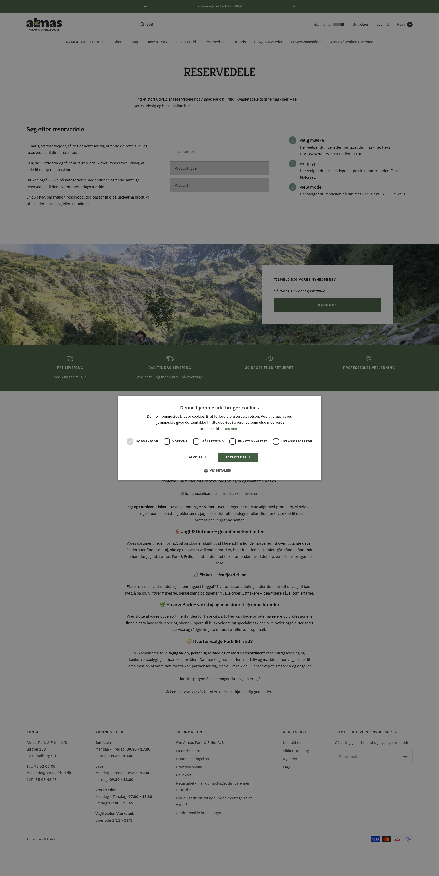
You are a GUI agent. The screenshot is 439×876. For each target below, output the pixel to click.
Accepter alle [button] (238, 457)
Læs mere (231, 429)
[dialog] (219, 438)
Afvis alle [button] (198, 457)
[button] (219, 471)
